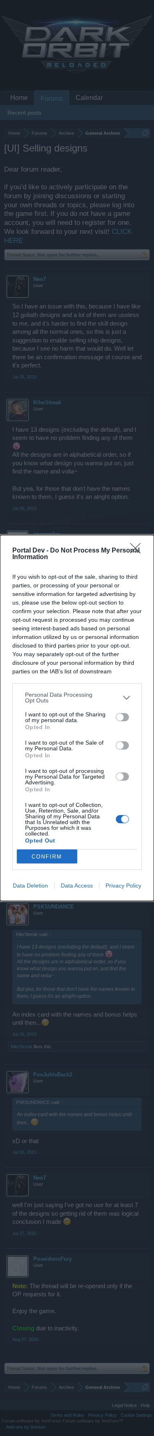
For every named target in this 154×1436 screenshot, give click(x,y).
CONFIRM (47, 857)
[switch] (122, 717)
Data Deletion (30, 885)
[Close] (138, 551)
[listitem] (77, 697)
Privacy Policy (123, 885)
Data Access (77, 885)
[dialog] (77, 718)
